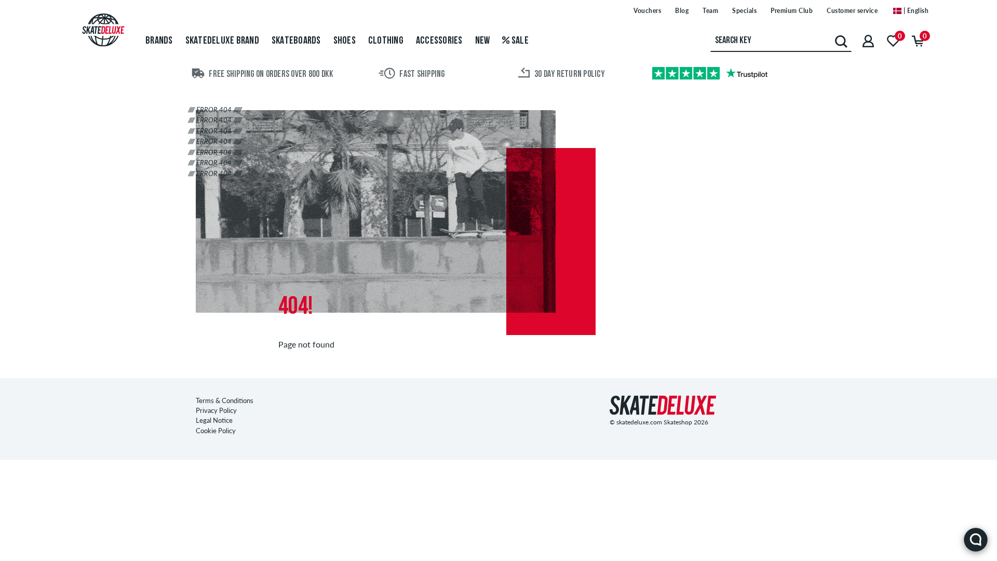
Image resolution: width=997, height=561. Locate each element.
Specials (744, 11)
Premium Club (792, 11)
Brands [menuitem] (159, 41)
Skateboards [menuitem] (296, 41)
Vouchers (647, 11)
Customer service (852, 11)
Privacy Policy (216, 410)
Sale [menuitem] (519, 41)
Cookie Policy (216, 430)
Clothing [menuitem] (385, 41)
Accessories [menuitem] (439, 41)
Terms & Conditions (224, 400)
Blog (682, 11)
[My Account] (868, 40)
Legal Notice (214, 420)
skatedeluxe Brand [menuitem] (222, 41)
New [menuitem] (482, 41)
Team (710, 11)
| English (914, 11)
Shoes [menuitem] (344, 41)
